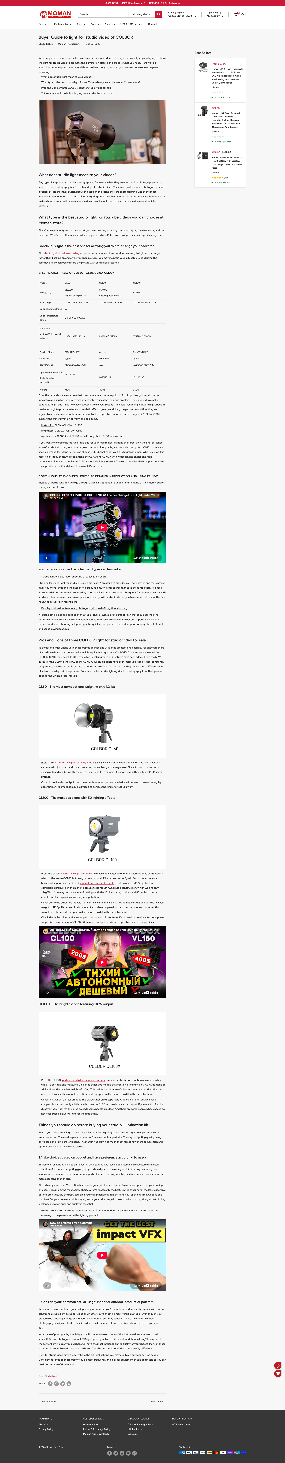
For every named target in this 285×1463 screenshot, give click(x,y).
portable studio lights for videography (83, 1080)
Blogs (79, 24)
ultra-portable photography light (73, 762)
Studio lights (51, 1376)
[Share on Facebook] (50, 1383)
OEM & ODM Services (131, 24)
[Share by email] (68, 1383)
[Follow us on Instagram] (122, 1453)
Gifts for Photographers (140, 1424)
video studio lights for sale (76, 873)
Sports (42, 24)
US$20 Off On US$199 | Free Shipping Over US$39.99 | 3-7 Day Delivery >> (142, 3)
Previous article (49, 1401)
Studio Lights (46, 43)
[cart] (277, 1373)
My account (214, 15)
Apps (93, 24)
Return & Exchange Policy (97, 1429)
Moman (215, 87)
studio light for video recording (61, 253)
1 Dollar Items (135, 1429)
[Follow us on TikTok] (134, 1453)
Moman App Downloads (96, 1434)
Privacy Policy (46, 1429)
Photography (61, 24)
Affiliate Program (181, 1424)
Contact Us (154, 24)
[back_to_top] (277, 1365)
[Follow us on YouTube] (128, 1453)
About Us (110, 24)
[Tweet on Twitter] (62, 1383)
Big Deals (132, 1434)
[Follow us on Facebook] (109, 1453)
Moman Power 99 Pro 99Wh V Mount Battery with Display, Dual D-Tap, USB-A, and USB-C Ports (227, 162)
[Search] (158, 14)
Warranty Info (90, 1424)
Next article (157, 1401)
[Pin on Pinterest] (56, 1383)
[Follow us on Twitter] (115, 1453)
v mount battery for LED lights (97, 883)
